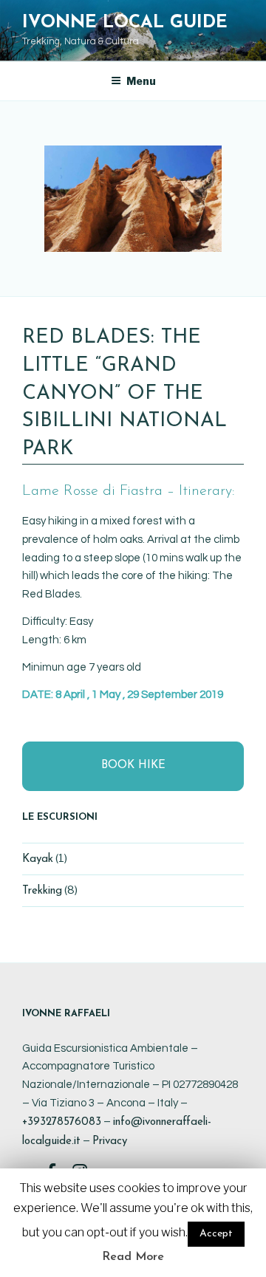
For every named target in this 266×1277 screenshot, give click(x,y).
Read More (133, 1257)
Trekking (42, 891)
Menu (141, 81)
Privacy (109, 1141)
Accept (216, 1233)
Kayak (37, 859)
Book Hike (133, 765)
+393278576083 (61, 1122)
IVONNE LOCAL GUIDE (125, 23)
